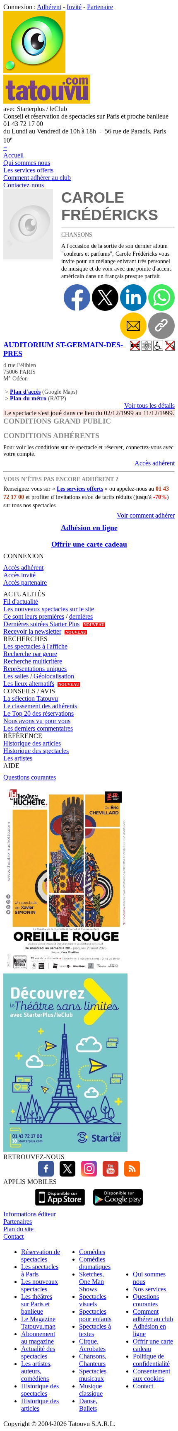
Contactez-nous (23, 185)
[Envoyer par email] (133, 325)
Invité (74, 6)
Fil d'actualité (20, 601)
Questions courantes (29, 777)
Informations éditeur (29, 1214)
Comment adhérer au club (37, 177)
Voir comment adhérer (146, 515)
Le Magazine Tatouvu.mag (38, 1322)
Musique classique (91, 1390)
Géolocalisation (54, 676)
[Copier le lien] (161, 325)
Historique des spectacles (36, 750)
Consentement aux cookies (151, 1375)
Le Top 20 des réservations (38, 713)
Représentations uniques (35, 668)
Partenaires (17, 1221)
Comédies (92, 1251)
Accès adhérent (155, 463)
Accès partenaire (25, 582)
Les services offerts (28, 170)
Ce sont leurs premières (33, 616)
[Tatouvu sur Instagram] (87, 1174)
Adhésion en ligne (89, 527)
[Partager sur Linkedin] (133, 297)
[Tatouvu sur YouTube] (108, 1174)
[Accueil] (34, 70)
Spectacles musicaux (92, 1375)
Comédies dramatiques (95, 1263)
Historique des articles (32, 743)
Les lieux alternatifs (28, 683)
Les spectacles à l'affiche (35, 646)
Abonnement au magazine (38, 1337)
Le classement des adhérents (40, 705)
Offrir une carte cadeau (89, 544)
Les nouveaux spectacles (39, 1285)
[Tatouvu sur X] (65, 1174)
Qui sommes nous (26, 162)
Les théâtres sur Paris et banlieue (36, 1304)
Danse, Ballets (88, 1404)
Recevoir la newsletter (32, 631)
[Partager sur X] (105, 297)
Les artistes (17, 758)
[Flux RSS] (130, 1174)
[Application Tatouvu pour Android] (118, 1206)
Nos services (149, 1289)
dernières (81, 616)
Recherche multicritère (32, 661)
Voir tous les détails (149, 405)
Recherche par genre (30, 653)
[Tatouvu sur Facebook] (46, 1174)
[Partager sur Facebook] (77, 297)
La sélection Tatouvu (30, 698)
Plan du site (18, 1228)
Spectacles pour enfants (95, 1315)
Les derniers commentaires (38, 728)
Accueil (13, 155)
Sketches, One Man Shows (91, 1282)
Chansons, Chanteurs (92, 1360)
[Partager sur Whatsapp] (161, 297)
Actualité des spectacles (38, 1352)
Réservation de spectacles (40, 1255)
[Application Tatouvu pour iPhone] (60, 1206)
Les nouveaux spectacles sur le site (48, 609)
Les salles (16, 676)
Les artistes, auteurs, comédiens (36, 1371)
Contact (13, 1236)
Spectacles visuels (92, 1300)
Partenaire (100, 6)
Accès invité (19, 575)
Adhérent (49, 6)
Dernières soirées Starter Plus (41, 623)
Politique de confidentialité (151, 1360)
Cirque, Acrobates (92, 1345)
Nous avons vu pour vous (36, 720)
